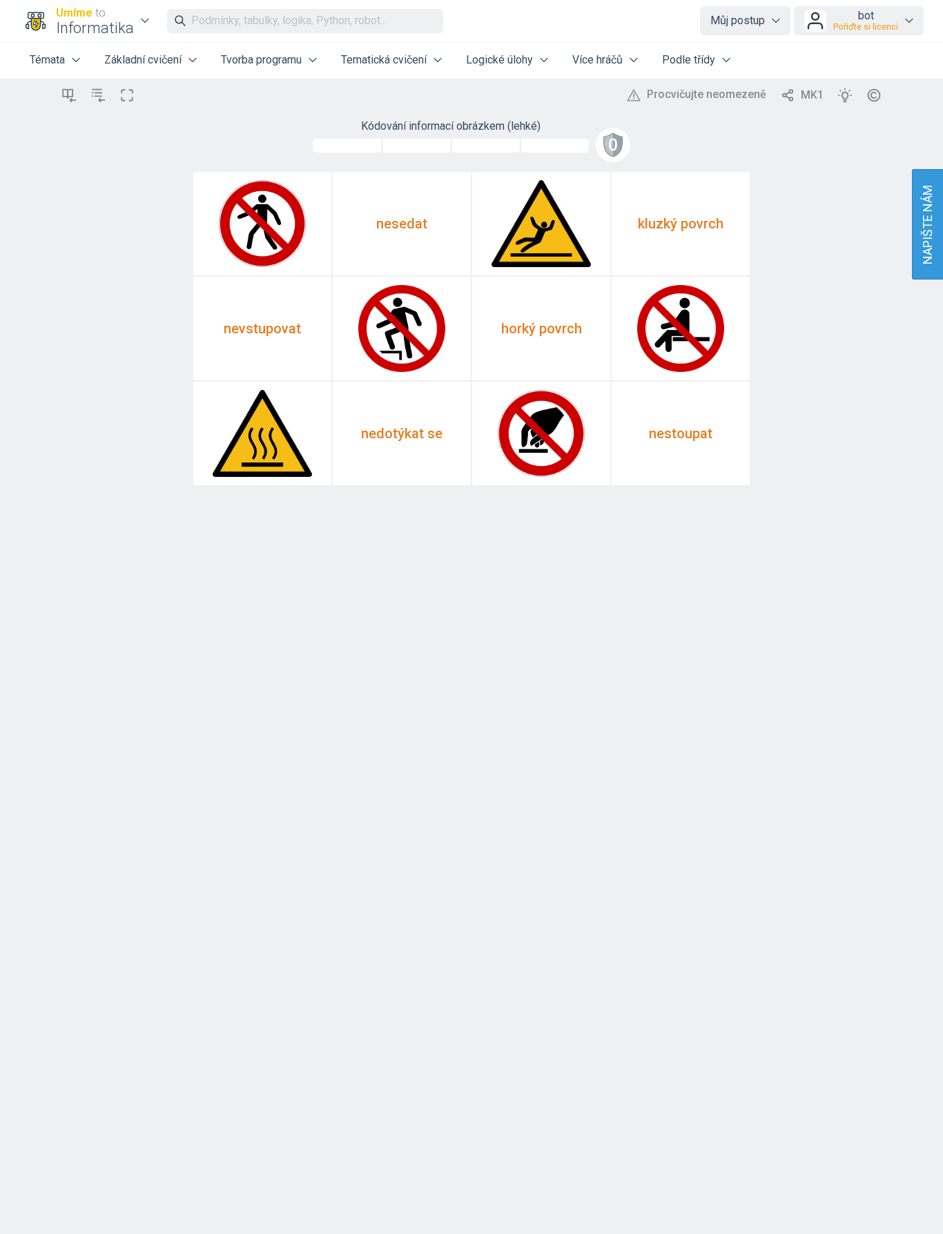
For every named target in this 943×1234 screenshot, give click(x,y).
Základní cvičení (143, 59)
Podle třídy (688, 59)
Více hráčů (597, 59)
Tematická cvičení (384, 59)
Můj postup (737, 20)
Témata (47, 59)
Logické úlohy (499, 59)
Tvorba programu (261, 59)
